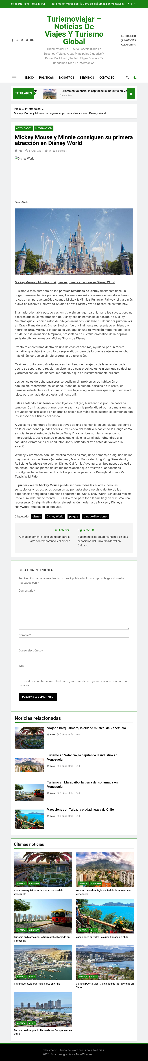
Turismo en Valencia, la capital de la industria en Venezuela (83, 91)
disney (36, 516)
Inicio (29, 77)
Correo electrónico (31, 650)
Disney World (55, 516)
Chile (94, 930)
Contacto (106, 77)
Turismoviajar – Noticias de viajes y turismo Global (74, 30)
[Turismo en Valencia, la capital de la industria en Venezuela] (35, 95)
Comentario (27, 590)
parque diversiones (96, 516)
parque (73, 516)
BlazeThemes (84, 1054)
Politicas (46, 77)
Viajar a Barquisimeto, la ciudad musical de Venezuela (86, 728)
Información (43, 128)
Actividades (24, 128)
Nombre (25, 635)
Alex (21, 151)
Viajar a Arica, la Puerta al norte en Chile (37, 983)
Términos (87, 77)
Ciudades (34, 883)
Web (21, 665)
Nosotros (66, 77)
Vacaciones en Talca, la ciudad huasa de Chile (96, 4)
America (21, 883)
